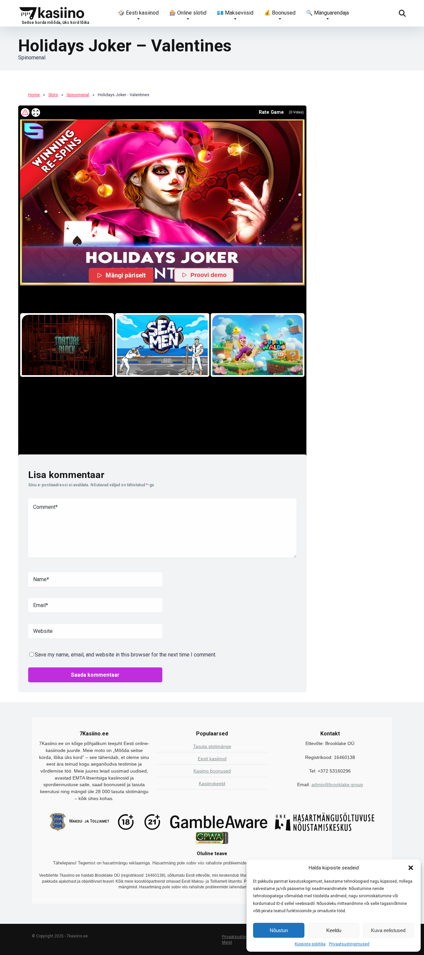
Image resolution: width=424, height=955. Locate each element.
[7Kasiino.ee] (53, 13)
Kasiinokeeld (212, 783)
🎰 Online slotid (187, 13)
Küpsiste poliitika (310, 944)
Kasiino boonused (212, 771)
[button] (410, 867)
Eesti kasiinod (212, 758)
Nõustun (279, 930)
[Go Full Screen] (35, 112)
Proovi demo (208, 275)
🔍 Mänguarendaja (327, 13)
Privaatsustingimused (349, 944)
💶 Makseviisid (235, 13)
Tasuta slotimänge (212, 746)
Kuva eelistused (388, 930)
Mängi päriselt (126, 275)
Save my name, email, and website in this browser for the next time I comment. (125, 654)
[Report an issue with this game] (25, 112)
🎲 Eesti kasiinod (138, 13)
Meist (227, 942)
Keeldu (333, 930)
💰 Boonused (279, 13)
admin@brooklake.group (337, 784)
